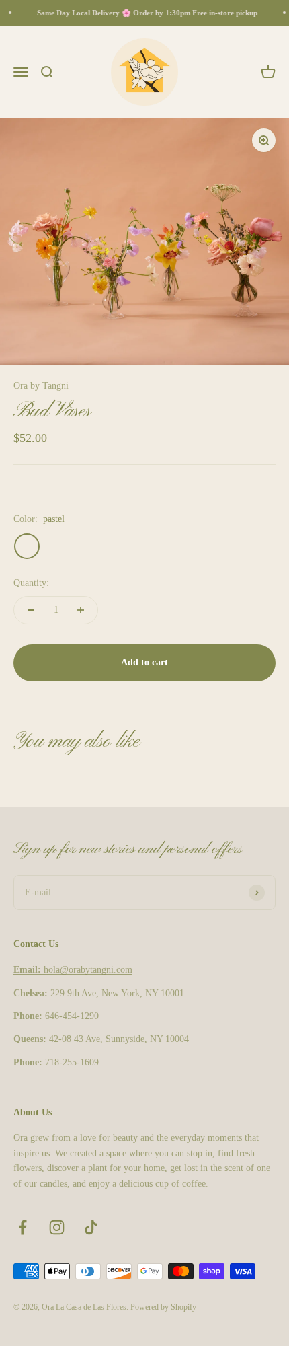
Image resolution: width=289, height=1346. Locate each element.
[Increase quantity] (80, 610)
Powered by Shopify (163, 1307)
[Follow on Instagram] (57, 1227)
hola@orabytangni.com (72, 970)
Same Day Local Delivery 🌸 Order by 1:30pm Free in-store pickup (145, 13)
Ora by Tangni (41, 386)
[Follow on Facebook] (22, 1227)
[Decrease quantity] (31, 610)
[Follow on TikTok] (91, 1227)
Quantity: (31, 583)
